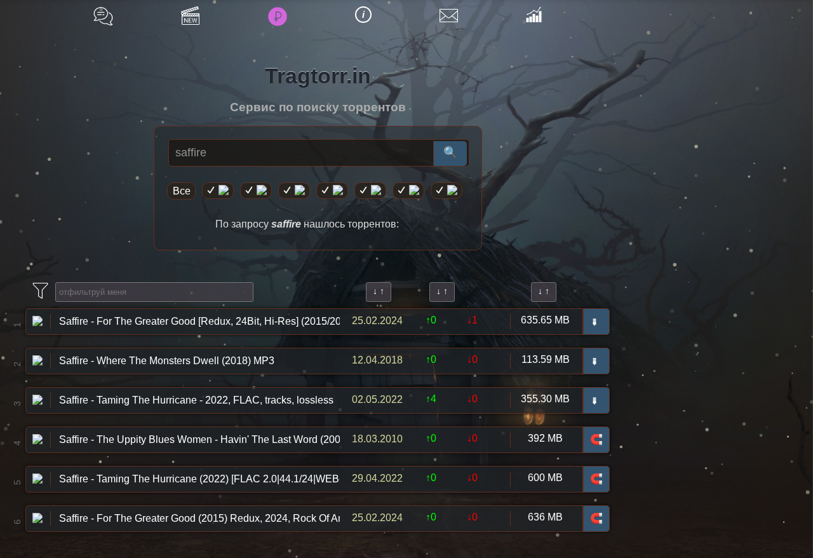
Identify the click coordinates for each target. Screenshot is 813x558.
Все (182, 191)
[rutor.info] (218, 190)
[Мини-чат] (103, 16)
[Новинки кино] (190, 15)
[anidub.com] (294, 190)
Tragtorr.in (318, 76)
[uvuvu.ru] (332, 190)
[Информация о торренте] (37, 320)
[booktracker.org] (370, 190)
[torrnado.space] (408, 190)
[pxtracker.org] (446, 190)
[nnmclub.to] (256, 190)
